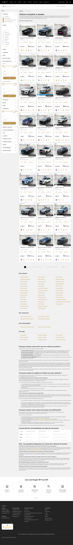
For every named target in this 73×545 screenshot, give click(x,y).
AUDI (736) (6, 37)
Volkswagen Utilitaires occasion (63, 301)
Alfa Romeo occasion (24, 279)
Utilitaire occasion (59, 337)
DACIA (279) (7, 44)
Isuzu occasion (41, 277)
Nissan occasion (41, 308)
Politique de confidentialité (29, 516)
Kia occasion (40, 286)
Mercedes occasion (42, 299)
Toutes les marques (5, 509)
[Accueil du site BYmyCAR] (5, 2)
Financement (47, 511)
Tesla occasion (59, 295)
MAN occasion (41, 295)
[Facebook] (48, 520)
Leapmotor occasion (42, 290)
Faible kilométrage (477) (9, 21)
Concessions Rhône (15, 509)
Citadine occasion (41, 337)
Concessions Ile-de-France (17, 511)
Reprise (46, 516)
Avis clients (26, 509)
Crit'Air (48, 386)
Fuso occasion (23, 304)
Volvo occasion (59, 304)
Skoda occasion (59, 288)
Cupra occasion (23, 292)
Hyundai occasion (24, 306)
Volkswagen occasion (60, 299)
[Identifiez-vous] (67, 2)
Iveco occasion (41, 279)
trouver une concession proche (46, 420)
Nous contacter (27, 511)
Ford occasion (23, 301)
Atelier (46, 509)
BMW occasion (23, 286)
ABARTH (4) (7, 32)
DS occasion (22, 297)
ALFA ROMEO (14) (8, 34)
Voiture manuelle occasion (44, 327)
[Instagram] (50, 520)
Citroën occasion (23, 290)
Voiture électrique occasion (26, 318)
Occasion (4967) (7, 18)
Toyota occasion (59, 297)
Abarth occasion (23, 277)
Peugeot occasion (59, 279)
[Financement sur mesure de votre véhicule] (35, 489)
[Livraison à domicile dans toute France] (21, 489)
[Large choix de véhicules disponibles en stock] (49, 489)
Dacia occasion (23, 295)
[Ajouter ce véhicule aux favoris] (21, 36)
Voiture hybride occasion (43, 318)
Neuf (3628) (7, 16)
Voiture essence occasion (43, 316)
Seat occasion (58, 286)
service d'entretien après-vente (36, 449)
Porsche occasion (59, 281)
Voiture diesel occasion (25, 316)
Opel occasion (58, 277)
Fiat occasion (22, 299)
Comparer (33, 84)
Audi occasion (23, 283)
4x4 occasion (22, 335)
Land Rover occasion (42, 288)
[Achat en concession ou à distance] (7, 489)
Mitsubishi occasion (42, 306)
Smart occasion (59, 290)
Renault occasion (59, 283)
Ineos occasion (23, 308)
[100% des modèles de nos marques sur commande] (62, 489)
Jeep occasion (41, 283)
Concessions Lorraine (16, 514)
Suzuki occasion (59, 292)
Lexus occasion (41, 292)
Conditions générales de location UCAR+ (31, 519)
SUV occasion (58, 335)
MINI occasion (41, 304)
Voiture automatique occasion (27, 327)
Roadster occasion (42, 339)
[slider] (3, 66)
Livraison (46, 514)
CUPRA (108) (7, 42)
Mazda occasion (41, 297)
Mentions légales (27, 514)
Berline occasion (23, 337)
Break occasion (23, 339)
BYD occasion (23, 288)
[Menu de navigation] (70, 2)
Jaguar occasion (41, 281)
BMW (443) (6, 39)
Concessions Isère (15, 516)
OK (9, 95)
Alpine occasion (23, 281)
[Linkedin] (45, 520)
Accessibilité (26, 521)
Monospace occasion (60, 339)
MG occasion (40, 301)
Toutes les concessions (5, 511)
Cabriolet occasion (42, 335)
